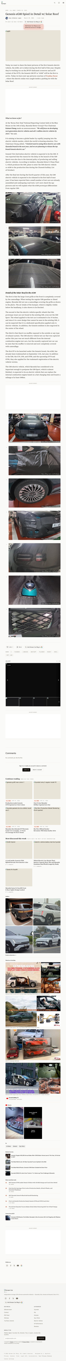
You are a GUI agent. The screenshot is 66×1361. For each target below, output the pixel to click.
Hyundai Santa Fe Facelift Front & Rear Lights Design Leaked (16, 889)
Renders (36, 1326)
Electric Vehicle (38, 1320)
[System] (59, 2)
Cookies (12, 1356)
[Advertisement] (33, 101)
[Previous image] (8, 680)
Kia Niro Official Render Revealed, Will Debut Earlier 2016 (45, 830)
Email (56, 652)
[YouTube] (17, 1265)
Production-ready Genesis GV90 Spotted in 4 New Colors (15, 804)
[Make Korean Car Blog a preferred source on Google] (21, 1265)
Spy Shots (22, 1146)
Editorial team (8, 1309)
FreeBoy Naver (52, 76)
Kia (35, 1312)
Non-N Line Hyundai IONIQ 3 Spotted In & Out (42, 804)
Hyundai (36, 1309)
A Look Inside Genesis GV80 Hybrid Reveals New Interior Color (17, 861)
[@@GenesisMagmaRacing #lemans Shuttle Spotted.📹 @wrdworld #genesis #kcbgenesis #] (33, 1123)
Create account (37, 769)
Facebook (17, 652)
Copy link (9, 655)
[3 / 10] (40, 701)
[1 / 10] (12, 701)
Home (7, 10)
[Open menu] (63, 3)
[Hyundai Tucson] (46, 939)
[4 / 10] (53, 701)
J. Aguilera (46, 1353)
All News (13, 10)
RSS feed (6, 1315)
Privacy (6, 1356)
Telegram (41, 652)
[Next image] (58, 680)
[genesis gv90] (19, 912)
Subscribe (41, 1338)
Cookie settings (9, 1358)
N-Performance (38, 1323)
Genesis (15, 1146)
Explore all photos (11, 955)
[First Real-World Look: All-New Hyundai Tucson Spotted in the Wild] (46, 912)
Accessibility (33, 1356)
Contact (6, 1312)
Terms (11, 1341)
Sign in (26, 769)
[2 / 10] (26, 701)
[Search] (54, 2)
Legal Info (24, 1356)
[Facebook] (10, 1265)
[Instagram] (7, 1265)
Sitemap (6, 1318)
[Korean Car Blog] (26, 2)
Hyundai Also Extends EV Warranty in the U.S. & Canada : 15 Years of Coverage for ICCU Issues (17, 830)
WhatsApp (33, 652)
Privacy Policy (25, 1341)
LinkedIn (25, 652)
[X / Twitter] (14, 1265)
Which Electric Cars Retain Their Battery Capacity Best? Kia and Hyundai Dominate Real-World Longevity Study (47, 862)
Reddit (49, 652)
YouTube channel (9, 1320)
